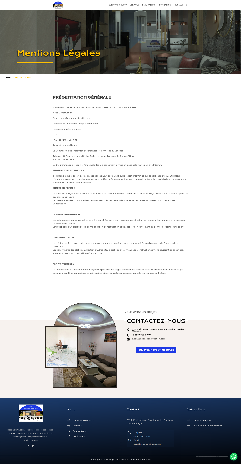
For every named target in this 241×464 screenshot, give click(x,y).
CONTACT (179, 5)
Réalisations (79, 431)
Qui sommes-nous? (83, 420)
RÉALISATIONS (148, 5)
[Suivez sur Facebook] (28, 446)
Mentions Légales (202, 420)
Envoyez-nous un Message (156, 350)
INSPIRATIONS (165, 5)
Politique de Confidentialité (208, 425)
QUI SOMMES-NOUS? (118, 5)
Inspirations (79, 436)
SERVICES (134, 5)
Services (77, 425)
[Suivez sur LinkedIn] (33, 446)
